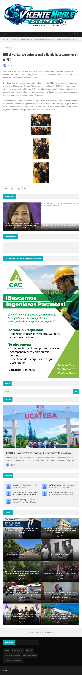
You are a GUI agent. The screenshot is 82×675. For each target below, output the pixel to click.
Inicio (7, 650)
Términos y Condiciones (13, 661)
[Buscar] (78, 34)
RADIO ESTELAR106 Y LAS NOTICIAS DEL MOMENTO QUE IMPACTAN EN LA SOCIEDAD (26, 495)
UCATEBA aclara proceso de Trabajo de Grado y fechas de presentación (39, 453)
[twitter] (12, 188)
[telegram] (25, 188)
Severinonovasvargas (56, 492)
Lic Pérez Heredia (55, 485)
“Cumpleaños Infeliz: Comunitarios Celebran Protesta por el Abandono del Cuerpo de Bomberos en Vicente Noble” (44, 39)
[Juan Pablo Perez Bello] (4, 65)
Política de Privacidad (12, 655)
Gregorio (16, 485)
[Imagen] (41, 426)
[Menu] (4, 34)
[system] (75, 34)
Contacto (29, 650)
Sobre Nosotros (17, 650)
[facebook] (6, 188)
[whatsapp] (19, 188)
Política (7, 47)
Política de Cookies (29, 655)
